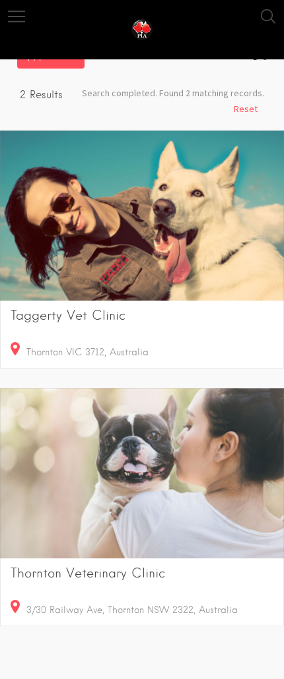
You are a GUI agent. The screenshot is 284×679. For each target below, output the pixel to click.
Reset (246, 109)
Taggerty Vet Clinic (68, 315)
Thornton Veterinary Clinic (88, 573)
